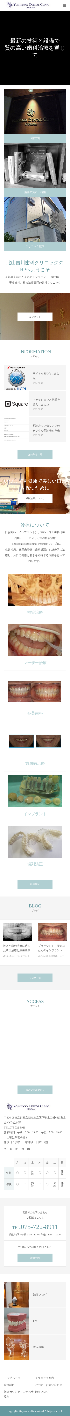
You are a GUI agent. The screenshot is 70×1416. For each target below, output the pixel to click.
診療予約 (35, 1258)
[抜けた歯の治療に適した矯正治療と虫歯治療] (17, 931)
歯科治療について (35, 498)
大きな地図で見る (35, 1089)
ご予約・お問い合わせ (48, 1385)
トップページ (12, 1378)
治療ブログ (42, 1391)
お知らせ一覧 (35, 454)
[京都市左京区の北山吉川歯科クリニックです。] (27, 5)
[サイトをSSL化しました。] (16, 377)
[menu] (64, 5)
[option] (35, 48)
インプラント (23, 956)
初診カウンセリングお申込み (19, 1394)
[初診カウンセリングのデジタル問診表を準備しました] (16, 429)
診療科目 (35, 884)
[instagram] (18, 1147)
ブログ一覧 (35, 977)
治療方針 (35, 138)
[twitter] (13, 1147)
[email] (30, 1147)
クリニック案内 (35, 246)
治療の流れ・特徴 (35, 192)
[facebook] (7, 1147)
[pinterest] (24, 1147)
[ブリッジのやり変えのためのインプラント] (52, 931)
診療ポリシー (58, 956)
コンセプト (35, 316)
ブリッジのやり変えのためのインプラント (51, 948)
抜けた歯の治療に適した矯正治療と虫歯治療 (16, 948)
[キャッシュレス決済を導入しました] (16, 403)
